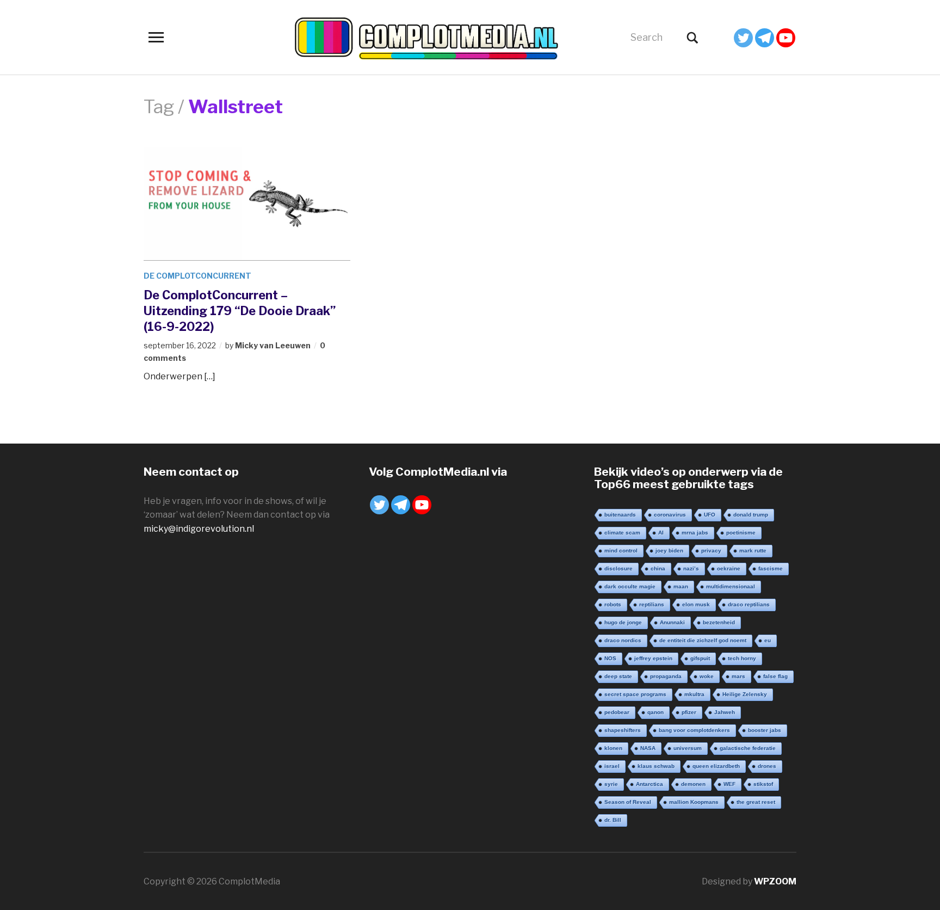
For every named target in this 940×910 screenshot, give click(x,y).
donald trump (750, 515)
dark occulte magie (629, 586)
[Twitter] (743, 37)
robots (612, 604)
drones (767, 766)
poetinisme (741, 533)
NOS (610, 658)
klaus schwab (656, 766)
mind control (621, 551)
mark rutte (752, 551)
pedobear (616, 712)
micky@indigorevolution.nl (199, 529)
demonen (693, 784)
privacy (711, 551)
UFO (709, 515)
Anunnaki (672, 622)
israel (612, 766)
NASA (647, 748)
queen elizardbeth (716, 766)
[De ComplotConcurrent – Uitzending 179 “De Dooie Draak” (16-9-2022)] (247, 203)
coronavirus (670, 515)
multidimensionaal (730, 586)
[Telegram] (764, 37)
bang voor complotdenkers (694, 730)
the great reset (756, 802)
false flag (775, 676)
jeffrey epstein (653, 658)
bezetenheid (719, 622)
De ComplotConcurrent (197, 275)
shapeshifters (622, 730)
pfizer (689, 712)
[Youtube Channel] (785, 37)
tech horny (742, 658)
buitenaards (620, 515)
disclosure (618, 568)
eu (767, 640)
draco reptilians (749, 604)
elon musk (696, 604)
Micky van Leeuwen (273, 345)
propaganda (666, 676)
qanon (655, 712)
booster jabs (764, 730)
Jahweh (724, 712)
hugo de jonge (623, 622)
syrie (611, 784)
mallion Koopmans (694, 802)
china (658, 568)
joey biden (669, 551)
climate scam (622, 533)
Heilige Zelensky (744, 694)
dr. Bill (612, 820)
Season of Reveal (627, 802)
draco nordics (622, 640)
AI (661, 533)
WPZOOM (775, 881)
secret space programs (635, 694)
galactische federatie (748, 748)
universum (687, 748)
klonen (613, 748)
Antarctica (649, 784)
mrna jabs (695, 533)
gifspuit (700, 658)
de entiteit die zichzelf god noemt (702, 640)
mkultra (694, 694)
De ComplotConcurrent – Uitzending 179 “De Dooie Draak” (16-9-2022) (240, 310)
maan (680, 586)
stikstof (763, 784)
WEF (729, 784)
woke (707, 676)
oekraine (728, 568)
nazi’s (691, 568)
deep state (618, 676)
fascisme (770, 568)
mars (738, 676)
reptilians (651, 604)
